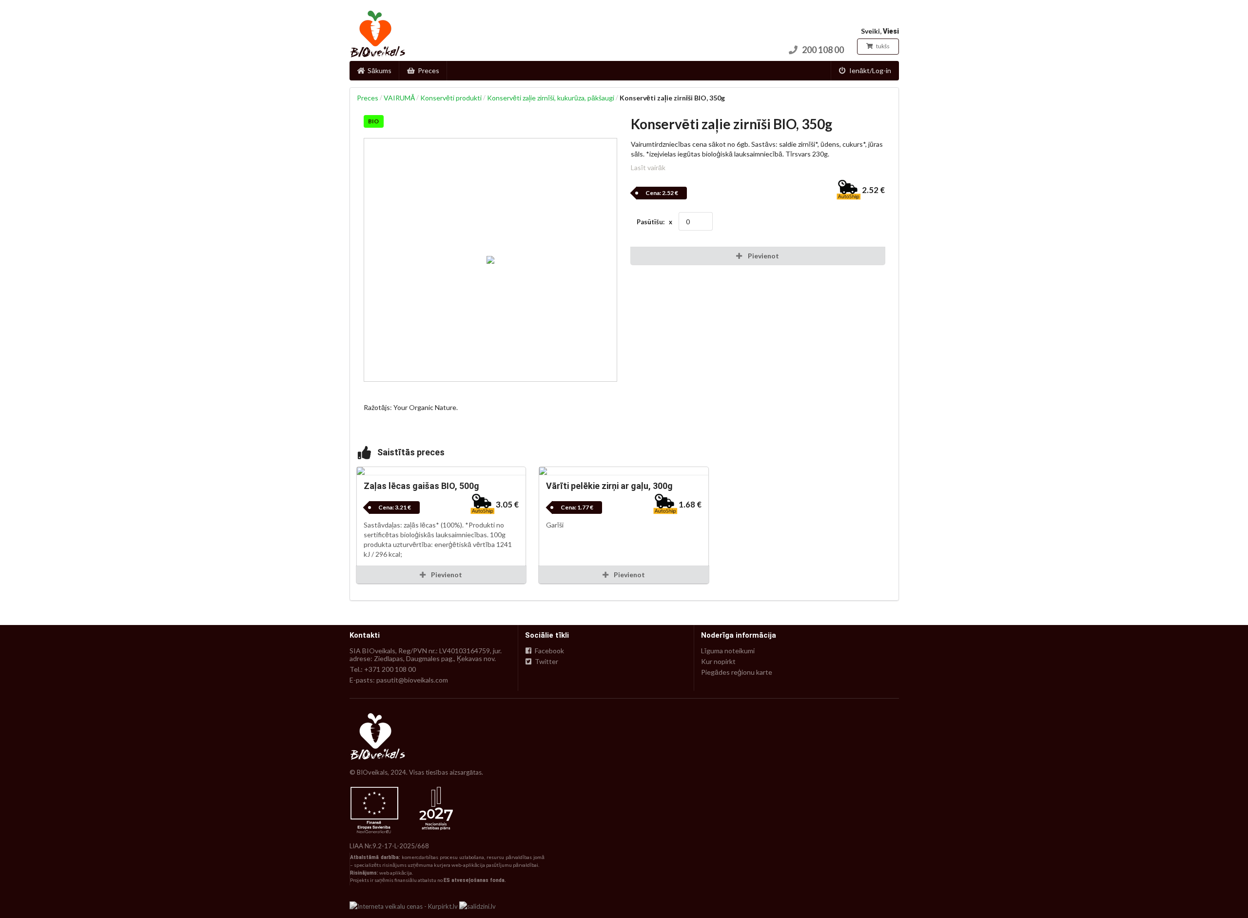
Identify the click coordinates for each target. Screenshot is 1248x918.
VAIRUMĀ (399, 98)
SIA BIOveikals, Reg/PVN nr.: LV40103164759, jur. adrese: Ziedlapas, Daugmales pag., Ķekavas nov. (426, 655)
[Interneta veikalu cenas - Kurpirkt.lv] (404, 905)
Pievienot (445, 574)
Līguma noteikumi (728, 651)
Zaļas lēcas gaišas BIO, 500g (421, 486)
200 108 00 (823, 49)
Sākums (379, 70)
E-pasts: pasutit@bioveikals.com (399, 680)
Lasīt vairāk (648, 167)
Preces (428, 70)
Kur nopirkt (718, 661)
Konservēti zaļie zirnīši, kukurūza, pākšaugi (550, 98)
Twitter (545, 661)
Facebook (548, 651)
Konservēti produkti (451, 98)
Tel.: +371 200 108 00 (383, 669)
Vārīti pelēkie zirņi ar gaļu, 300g (609, 486)
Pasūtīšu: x (654, 222)
